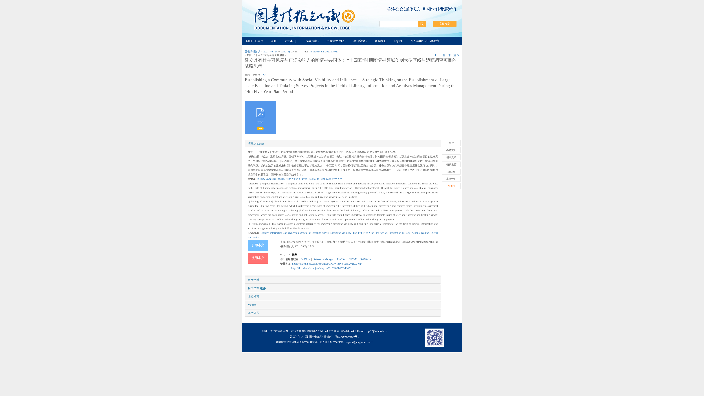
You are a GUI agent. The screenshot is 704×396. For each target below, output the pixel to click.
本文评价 (253, 312)
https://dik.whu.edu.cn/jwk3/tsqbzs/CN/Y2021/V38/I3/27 (321, 268)
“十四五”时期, (300, 179)
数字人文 (337, 179)
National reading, (421, 233)
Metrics (252, 304)
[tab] (343, 143)
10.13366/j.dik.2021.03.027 (323, 51)
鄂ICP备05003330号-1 (347, 336)
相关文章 (256, 288)
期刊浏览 (359, 41)
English (398, 41)
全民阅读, (326, 179)
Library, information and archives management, (286, 233)
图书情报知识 (252, 51)
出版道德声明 (335, 41)
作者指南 (311, 41)
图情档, (261, 179)
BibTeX (353, 259)
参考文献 (253, 279)
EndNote (305, 259)
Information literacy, (400, 233)
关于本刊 (290, 41)
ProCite (341, 259)
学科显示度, (285, 179)
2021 (266, 51)
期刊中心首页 (254, 41)
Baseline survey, (321, 233)
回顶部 (451, 186)
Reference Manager (323, 259)
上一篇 (441, 55)
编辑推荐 (253, 296)
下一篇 (452, 55)
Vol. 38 (274, 51)
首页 (274, 41)
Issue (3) (285, 51)
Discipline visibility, (341, 233)
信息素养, (314, 179)
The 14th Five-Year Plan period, (371, 233)
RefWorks (365, 259)
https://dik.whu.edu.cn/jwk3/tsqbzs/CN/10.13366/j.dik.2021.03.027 (327, 263)
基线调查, (272, 179)
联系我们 (380, 41)
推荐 (294, 254)
